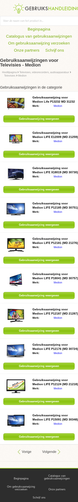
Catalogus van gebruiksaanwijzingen (39, 36)
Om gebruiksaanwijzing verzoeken (39, 43)
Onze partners (27, 50)
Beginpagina (39, 29)
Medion (58, 105)
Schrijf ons (54, 50)
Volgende (49, 452)
